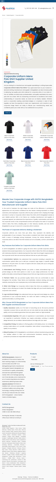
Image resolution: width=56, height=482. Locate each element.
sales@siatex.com (45, 8)
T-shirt (33, 357)
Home (3, 15)
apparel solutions (7, 384)
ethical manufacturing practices (44, 332)
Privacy (25, 477)
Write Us (7, 113)
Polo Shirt (34, 359)
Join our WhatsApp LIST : (37, 364)
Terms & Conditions (33, 477)
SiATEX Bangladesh (8, 357)
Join (32, 369)
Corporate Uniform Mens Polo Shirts (35, 251)
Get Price (9, 139)
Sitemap (20, 477)
